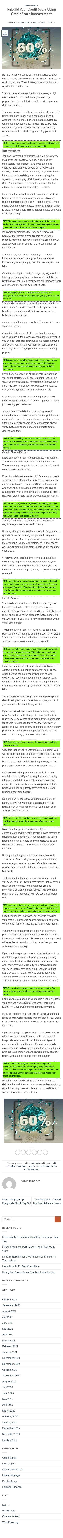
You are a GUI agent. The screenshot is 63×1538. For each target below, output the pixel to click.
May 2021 (7, 1328)
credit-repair (31, 5)
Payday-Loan (9, 1481)
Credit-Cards (9, 1458)
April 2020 (7, 1405)
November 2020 (11, 1364)
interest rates (51, 1166)
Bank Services (48, 22)
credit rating (22, 1166)
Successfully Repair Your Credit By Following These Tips (30, 1239)
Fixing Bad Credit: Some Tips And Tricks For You (28, 1272)
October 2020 (9, 1370)
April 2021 (7, 1334)
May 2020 (7, 1399)
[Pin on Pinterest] (39, 1152)
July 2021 (7, 1317)
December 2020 (11, 1358)
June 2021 (8, 1323)
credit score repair (36, 1166)
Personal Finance (12, 1487)
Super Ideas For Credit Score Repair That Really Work (28, 1249)
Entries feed (8, 1510)
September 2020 (11, 1375)
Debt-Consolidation (12, 1469)
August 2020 (9, 1381)
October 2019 (9, 1440)
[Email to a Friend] (34, 1152)
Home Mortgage (11, 1475)
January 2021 (9, 1352)
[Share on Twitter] (28, 1152)
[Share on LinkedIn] (45, 1152)
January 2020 (9, 1422)
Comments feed (10, 1516)
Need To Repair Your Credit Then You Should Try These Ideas (29, 1258)
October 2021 (9, 1299)
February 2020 (10, 1416)
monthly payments (31, 1169)
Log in (5, 1504)
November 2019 (11, 1434)
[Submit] (58, 1219)
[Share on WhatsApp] (17, 1152)
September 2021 (11, 1305)
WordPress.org (10, 1522)
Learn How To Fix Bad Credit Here (21, 1266)
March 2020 (8, 1411)
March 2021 (8, 1340)
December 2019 (11, 1428)
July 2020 (7, 1387)
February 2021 (10, 1346)
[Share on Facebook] (23, 1152)
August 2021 (9, 1311)
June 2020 (8, 1393)
